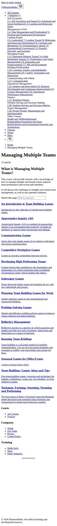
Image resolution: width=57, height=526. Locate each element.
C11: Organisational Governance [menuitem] (28, 47)
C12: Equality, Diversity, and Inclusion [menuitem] (27, 49)
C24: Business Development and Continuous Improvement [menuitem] (28, 87)
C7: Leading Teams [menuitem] (31, 40)
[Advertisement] (28, 487)
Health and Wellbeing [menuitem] (17, 119)
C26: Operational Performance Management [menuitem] (25, 93)
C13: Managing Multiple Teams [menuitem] (22, 56)
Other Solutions (14, 453)
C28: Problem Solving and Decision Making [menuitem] (28, 105)
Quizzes (11, 130)
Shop (9, 135)
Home (10, 145)
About (10, 132)
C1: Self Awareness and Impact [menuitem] (22, 21)
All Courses (13, 12)
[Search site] (10, 139)
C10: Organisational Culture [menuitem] (30, 45)
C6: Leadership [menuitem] (14, 40)
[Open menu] (21, 6)
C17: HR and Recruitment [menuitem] (34, 64)
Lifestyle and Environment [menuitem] (26, 124)
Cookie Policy (14, 436)
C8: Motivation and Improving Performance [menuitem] (31, 41)
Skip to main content (11, 2)
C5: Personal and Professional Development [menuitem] (28, 33)
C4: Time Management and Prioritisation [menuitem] (26, 32)
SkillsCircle (12, 448)
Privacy (11, 433)
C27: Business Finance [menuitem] (18, 100)
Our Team (12, 431)
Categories (14, 15)
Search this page (9, 198)
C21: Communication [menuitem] (17, 81)
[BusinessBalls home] (9, 7)
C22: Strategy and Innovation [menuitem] (21, 86)
